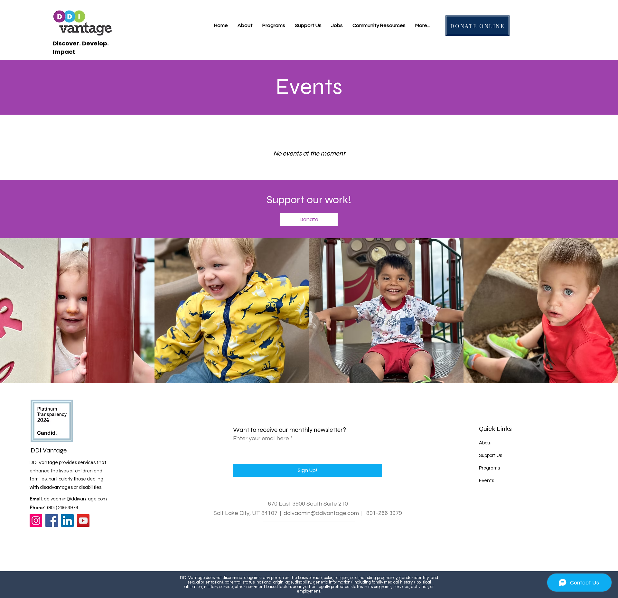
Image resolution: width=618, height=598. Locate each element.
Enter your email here (261, 438)
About (485, 443)
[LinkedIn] (67, 520)
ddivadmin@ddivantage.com (75, 499)
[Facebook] (51, 520)
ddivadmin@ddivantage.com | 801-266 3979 (343, 513)
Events (486, 480)
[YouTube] (83, 520)
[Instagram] (36, 520)
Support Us (490, 455)
